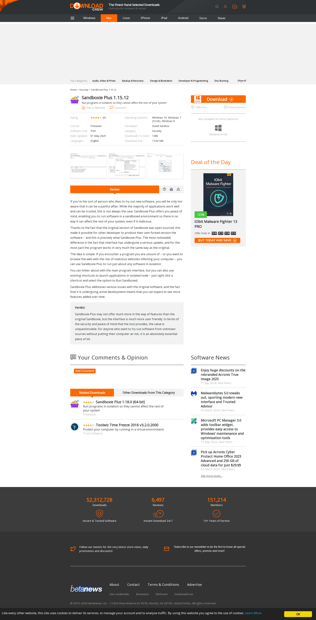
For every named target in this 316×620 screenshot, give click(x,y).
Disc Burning (221, 80)
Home (73, 89)
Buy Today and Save (215, 240)
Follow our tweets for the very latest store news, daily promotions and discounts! (113, 549)
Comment (120, 107)
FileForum (161, 594)
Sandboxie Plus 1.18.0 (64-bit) (120, 401)
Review (114, 189)
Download (217, 99)
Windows (89, 18)
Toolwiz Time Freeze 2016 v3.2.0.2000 (127, 424)
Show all (241, 80)
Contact (133, 584)
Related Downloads (92, 393)
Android (183, 18)
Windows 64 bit (218, 134)
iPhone (145, 18)
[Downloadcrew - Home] (86, 7)
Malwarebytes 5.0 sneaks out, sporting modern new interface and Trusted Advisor (221, 399)
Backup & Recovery (133, 80)
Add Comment (84, 370)
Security (83, 89)
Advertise (194, 584)
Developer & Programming (193, 80)
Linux (126, 18)
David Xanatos (160, 126)
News (221, 18)
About (114, 584)
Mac (109, 18)
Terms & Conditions (163, 584)
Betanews (142, 594)
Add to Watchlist (95, 107)
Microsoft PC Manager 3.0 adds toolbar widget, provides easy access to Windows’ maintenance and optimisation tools (222, 429)
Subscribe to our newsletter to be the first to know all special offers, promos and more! (209, 548)
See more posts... (211, 476)
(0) (104, 117)
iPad (164, 18)
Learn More (253, 613)
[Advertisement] (158, 49)
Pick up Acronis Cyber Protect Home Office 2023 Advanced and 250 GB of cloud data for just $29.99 (221, 458)
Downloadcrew (183, 594)
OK (298, 614)
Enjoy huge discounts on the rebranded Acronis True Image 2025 (223, 374)
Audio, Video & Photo (104, 80)
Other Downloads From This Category (149, 393)
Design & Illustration (161, 80)
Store (203, 18)
